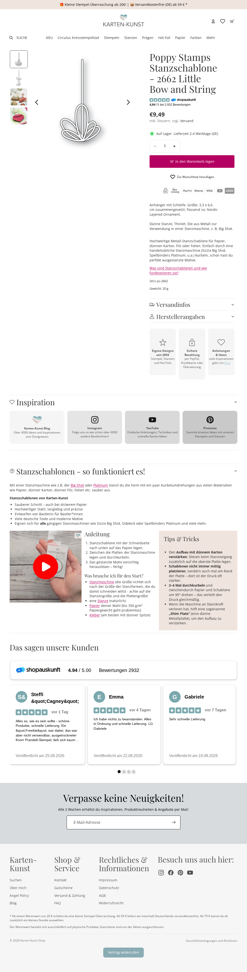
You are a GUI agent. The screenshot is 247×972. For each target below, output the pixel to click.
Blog (227, 363)
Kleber (94, 615)
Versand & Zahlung (69, 895)
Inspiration (35, 402)
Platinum (100, 485)
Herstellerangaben (180, 316)
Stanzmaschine (101, 582)
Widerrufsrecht (111, 903)
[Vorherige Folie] (35, 102)
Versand (186, 120)
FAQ (57, 903)
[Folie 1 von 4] (18, 59)
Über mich (18, 887)
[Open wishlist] (222, 21)
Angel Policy (19, 895)
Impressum (108, 880)
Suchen (16, 880)
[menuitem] (211, 37)
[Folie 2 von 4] (18, 78)
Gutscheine (63, 887)
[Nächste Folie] (129, 102)
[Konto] (213, 21)
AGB (102, 895)
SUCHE (21, 37)
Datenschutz (109, 887)
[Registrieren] (173, 822)
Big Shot (77, 485)
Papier (94, 605)
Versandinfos (173, 304)
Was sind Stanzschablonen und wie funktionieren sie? (178, 270)
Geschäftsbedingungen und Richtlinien (211, 941)
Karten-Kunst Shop (32, 940)
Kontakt (60, 880)
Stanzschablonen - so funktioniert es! (80, 471)
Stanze (102, 600)
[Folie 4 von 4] (18, 115)
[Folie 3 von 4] (18, 96)
